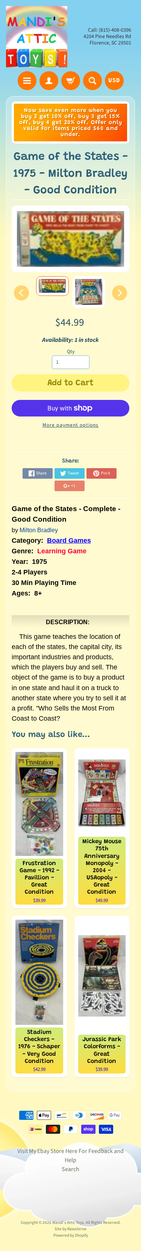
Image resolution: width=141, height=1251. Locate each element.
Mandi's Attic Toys (68, 1222)
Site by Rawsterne (70, 1229)
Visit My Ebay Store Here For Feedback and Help (70, 1155)
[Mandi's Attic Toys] (36, 36)
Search (70, 1169)
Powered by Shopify (70, 1235)
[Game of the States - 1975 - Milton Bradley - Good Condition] (52, 286)
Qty (70, 351)
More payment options (70, 425)
